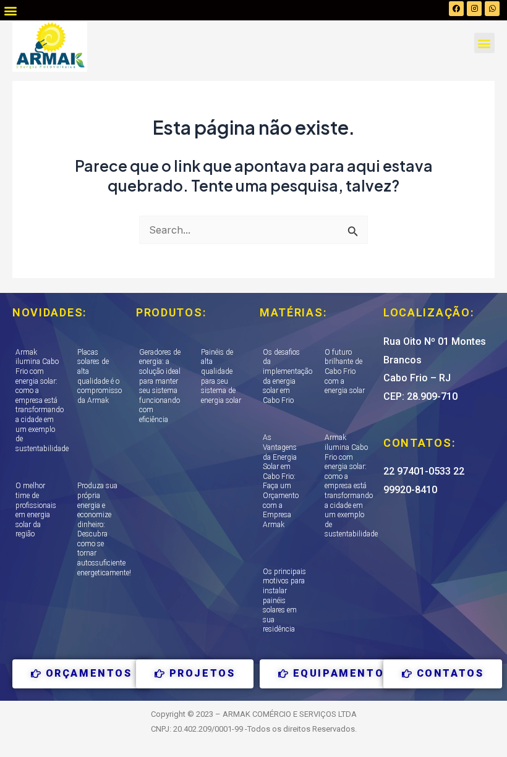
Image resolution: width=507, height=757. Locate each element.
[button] (10, 10)
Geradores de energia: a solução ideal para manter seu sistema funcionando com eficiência (160, 386)
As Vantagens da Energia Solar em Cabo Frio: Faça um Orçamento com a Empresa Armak (281, 480)
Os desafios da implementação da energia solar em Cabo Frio (287, 376)
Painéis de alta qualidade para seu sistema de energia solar (221, 376)
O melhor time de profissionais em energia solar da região (35, 509)
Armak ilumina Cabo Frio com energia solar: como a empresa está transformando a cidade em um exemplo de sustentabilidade (42, 400)
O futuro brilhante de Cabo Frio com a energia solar (345, 371)
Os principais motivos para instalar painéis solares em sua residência (284, 600)
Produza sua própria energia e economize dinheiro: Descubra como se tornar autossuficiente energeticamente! (104, 529)
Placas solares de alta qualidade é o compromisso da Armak (99, 376)
